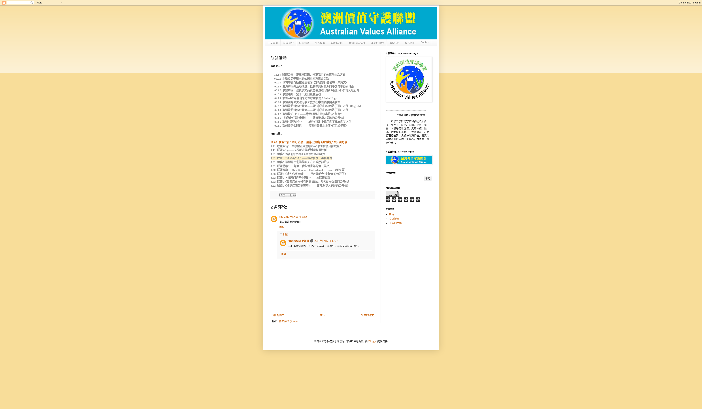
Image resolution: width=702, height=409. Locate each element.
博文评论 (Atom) (288, 321)
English (425, 42)
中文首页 (273, 42)
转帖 (391, 214)
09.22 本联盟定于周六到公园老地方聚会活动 (301, 78)
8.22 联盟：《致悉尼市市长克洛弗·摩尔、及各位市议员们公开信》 (311, 181)
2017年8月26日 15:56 (295, 216)
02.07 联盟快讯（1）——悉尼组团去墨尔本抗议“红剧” (308, 114)
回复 (281, 227)
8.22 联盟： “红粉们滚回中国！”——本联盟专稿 (300, 177)
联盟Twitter (337, 42)
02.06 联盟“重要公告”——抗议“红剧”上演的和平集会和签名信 (312, 121)
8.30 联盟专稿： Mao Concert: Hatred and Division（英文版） (309, 169)
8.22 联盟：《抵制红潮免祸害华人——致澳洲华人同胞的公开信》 (310, 185)
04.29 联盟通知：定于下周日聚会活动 (297, 94)
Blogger (372, 341)
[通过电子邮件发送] (280, 195)
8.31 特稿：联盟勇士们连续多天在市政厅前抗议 (300, 162)
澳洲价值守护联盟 (298, 241)
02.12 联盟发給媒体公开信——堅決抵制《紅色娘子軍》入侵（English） (318, 106)
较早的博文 (367, 315)
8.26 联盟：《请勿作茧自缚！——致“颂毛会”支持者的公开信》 (309, 173)
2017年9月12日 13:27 (326, 241)
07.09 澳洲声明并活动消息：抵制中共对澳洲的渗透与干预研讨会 (314, 86)
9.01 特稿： (298, 154)
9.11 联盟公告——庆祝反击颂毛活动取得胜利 (299, 150)
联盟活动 (304, 42)
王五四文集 (395, 223)
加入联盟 (320, 42)
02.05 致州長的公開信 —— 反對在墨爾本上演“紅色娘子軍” (311, 125)
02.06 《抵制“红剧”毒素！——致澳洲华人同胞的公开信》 (310, 117)
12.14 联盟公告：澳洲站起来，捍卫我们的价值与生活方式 (309, 74)
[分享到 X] (287, 195)
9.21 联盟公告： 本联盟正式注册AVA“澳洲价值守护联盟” (306, 146)
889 (281, 216)
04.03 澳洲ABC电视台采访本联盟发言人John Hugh (305, 98)
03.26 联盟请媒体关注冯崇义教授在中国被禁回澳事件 (307, 102)
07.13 (311, 82)
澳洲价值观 (377, 42)
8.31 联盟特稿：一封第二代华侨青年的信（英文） (301, 166)
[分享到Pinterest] (294, 195)
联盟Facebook (357, 42)
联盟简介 (288, 42)
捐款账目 (394, 42)
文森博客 (394, 218)
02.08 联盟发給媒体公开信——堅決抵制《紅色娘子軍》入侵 (311, 110)
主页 (322, 315)
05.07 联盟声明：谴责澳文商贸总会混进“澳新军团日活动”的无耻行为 (316, 90)
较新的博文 (277, 315)
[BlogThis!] (284, 195)
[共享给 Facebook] (291, 195)
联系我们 (410, 42)
